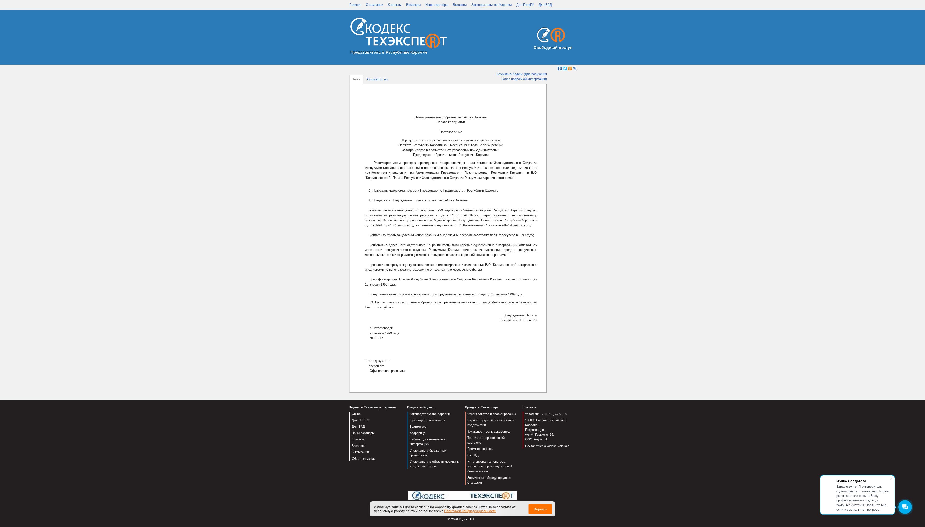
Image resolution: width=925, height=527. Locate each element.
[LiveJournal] (574, 68)
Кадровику (417, 433)
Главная (355, 5)
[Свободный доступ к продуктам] (549, 36)
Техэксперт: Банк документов (489, 431)
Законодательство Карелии (491, 5)
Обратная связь (363, 458)
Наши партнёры (436, 5)
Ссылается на (377, 79)
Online (356, 414)
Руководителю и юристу (427, 420)
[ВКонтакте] (559, 68)
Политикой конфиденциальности (470, 511)
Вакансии (460, 5)
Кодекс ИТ (466, 519)
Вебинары (413, 5)
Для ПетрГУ (525, 5)
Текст (356, 79)
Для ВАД (545, 5)
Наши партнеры (363, 433)
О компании (374, 5)
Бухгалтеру (418, 426)
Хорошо (540, 509)
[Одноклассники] (569, 68)
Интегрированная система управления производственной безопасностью (489, 466)
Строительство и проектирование (491, 414)
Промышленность (480, 449)
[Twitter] (564, 68)
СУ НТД (473, 455)
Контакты (394, 5)
